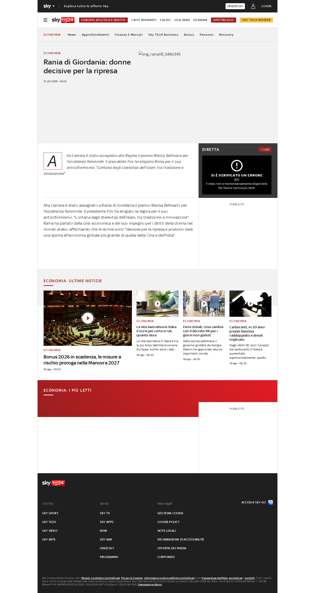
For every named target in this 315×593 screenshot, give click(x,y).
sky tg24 (49, 522)
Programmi (109, 557)
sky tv (105, 513)
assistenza (235, 578)
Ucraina (200, 20)
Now (103, 530)
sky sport (50, 513)
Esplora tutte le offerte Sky (86, 6)
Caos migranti (143, 20)
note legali (167, 530)
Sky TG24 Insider (256, 20)
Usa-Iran (182, 20)
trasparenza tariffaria (215, 578)
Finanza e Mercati (129, 34)
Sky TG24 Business (163, 34)
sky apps (107, 522)
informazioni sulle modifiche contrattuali (169, 578)
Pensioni (207, 34)
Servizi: (105, 503)
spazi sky (107, 548)
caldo (165, 20)
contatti (250, 578)
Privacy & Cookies (132, 578)
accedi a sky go (253, 502)
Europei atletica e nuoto (103, 20)
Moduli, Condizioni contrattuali (100, 578)
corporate (166, 557)
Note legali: (165, 503)
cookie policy (169, 522)
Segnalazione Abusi (150, 584)
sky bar (106, 539)
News (72, 34)
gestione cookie (170, 513)
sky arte (49, 539)
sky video (49, 530)
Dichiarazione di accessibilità (181, 539)
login (266, 6)
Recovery (226, 34)
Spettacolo (223, 20)
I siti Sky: (48, 503)
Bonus (189, 34)
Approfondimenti (95, 34)
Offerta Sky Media (172, 548)
